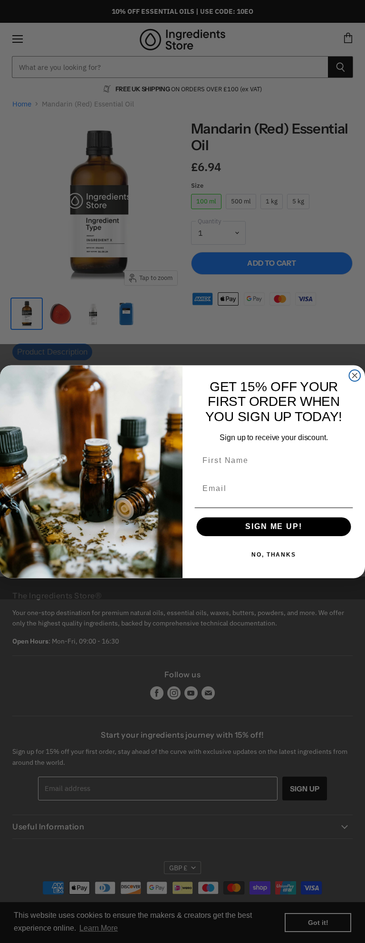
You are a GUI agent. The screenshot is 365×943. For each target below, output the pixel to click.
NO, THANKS (273, 554)
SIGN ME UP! (273, 526)
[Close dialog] (355, 375)
